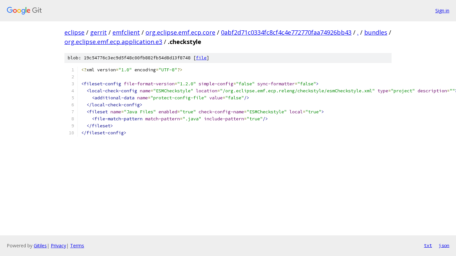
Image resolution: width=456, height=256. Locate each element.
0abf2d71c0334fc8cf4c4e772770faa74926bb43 (286, 32)
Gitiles (40, 245)
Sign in (442, 10)
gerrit (98, 32)
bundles (375, 32)
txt (428, 245)
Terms (77, 245)
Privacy (58, 245)
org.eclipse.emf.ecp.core (180, 32)
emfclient (126, 32)
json (444, 245)
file (201, 58)
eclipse (74, 32)
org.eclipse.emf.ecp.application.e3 (113, 42)
